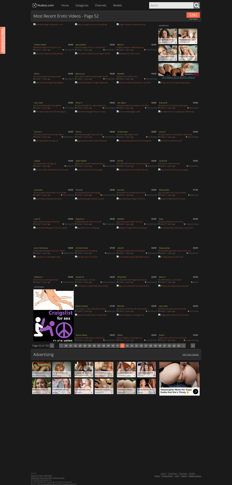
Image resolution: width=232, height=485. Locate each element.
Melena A (38, 277)
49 (108, 345)
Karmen (120, 190)
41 (71, 345)
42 (75, 345)
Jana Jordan (81, 44)
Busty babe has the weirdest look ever (131, 192)
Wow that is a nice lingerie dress (45, 279)
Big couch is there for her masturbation (132, 309)
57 (146, 345)
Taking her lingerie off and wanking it (131, 250)
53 (127, 345)
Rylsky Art (70, 166)
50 (113, 345)
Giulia (161, 335)
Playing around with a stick (127, 76)
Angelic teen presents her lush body (172, 338)
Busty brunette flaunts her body (170, 221)
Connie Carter (82, 248)
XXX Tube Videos (191, 354)
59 (155, 345)
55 (136, 345)
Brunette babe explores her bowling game (133, 163)
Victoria (79, 190)
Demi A (162, 277)
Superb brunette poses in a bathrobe (89, 338)
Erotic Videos (43, 5)
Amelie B (80, 277)
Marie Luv (80, 73)
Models (117, 5)
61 (165, 345)
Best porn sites (58, 478)
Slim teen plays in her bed (85, 279)
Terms (157, 476)
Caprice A (80, 219)
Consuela (38, 190)
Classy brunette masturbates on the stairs (133, 105)
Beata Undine (82, 306)
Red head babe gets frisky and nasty (89, 134)
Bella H (120, 44)
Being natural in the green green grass (173, 105)
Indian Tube (47, 475)
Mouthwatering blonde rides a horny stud (174, 250)
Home (65, 5)
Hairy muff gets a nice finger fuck (129, 338)
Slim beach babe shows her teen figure (48, 134)
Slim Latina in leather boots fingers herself (91, 76)
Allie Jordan (164, 190)
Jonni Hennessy (41, 248)
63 (174, 345)
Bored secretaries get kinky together (47, 105)
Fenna (78, 131)
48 (104, 345)
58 (151, 345)
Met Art (196, 282)
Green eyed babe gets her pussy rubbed (49, 250)
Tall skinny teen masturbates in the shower (49, 192)
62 (169, 345)
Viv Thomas (69, 108)
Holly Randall (152, 108)
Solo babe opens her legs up (44, 163)
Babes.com (194, 195)
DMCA (184, 476)
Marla (36, 73)
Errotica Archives (108, 195)
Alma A (79, 102)
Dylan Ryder (81, 160)
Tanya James (164, 248)
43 (80, 345)
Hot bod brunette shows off (169, 163)
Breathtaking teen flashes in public (88, 221)
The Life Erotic (151, 50)
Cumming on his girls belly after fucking (90, 309)
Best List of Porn (46, 478)
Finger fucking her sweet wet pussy (130, 47)
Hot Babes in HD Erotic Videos (178, 77)
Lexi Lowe (38, 102)
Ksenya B (163, 102)
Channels (100, 5)
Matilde (120, 73)
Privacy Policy (167, 476)
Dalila (119, 335)
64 (179, 345)
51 (118, 345)
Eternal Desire (109, 108)
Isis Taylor (121, 102)
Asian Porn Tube (37, 475)
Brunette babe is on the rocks (169, 279)
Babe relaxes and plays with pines (46, 221)
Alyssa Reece (81, 335)
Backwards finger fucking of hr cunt (47, 47)
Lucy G (37, 219)
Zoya (161, 219)
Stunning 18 (69, 50)
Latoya (37, 160)
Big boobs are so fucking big (86, 250)
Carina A (38, 131)
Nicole (120, 160)
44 (85, 345)
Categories (81, 5)
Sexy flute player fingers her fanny (130, 221)
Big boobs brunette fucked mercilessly (90, 163)
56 (141, 345)
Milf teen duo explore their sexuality (172, 309)
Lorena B (163, 160)
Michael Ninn (110, 50)
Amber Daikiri (40, 44)
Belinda (120, 306)
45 (89, 345)
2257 (177, 476)
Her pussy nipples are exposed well (47, 76)
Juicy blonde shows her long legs (87, 192)
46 (94, 345)
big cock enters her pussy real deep (172, 192)
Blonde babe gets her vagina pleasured (90, 105)
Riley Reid (121, 277)
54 (132, 345)
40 (66, 345)
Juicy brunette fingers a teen (127, 134)
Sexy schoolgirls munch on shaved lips (90, 47)
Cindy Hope (122, 131)
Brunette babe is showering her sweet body (175, 134)
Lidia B (120, 248)
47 (99, 345)
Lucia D (162, 131)
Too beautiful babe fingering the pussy (132, 279)
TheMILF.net (35, 478)
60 (160, 345)
